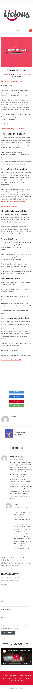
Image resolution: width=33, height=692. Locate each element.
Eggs (15, 678)
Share (17, 396)
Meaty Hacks (16, 76)
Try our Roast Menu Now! (9, 206)
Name (3, 601)
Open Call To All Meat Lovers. (20, 433)
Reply (26, 459)
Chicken (5, 676)
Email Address (6, 609)
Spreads (9, 678)
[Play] (3, 663)
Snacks (20, 681)
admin (12, 74)
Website (3, 618)
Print (17, 405)
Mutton (20, 676)
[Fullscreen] (29, 663)
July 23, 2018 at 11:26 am (16, 459)
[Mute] (27, 663)
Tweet (17, 392)
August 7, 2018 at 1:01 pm (21, 507)
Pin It (17, 401)
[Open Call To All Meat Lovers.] (8, 433)
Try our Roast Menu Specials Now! (12, 128)
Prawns (21, 678)
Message (4, 585)
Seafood (13, 676)
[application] (16, 656)
